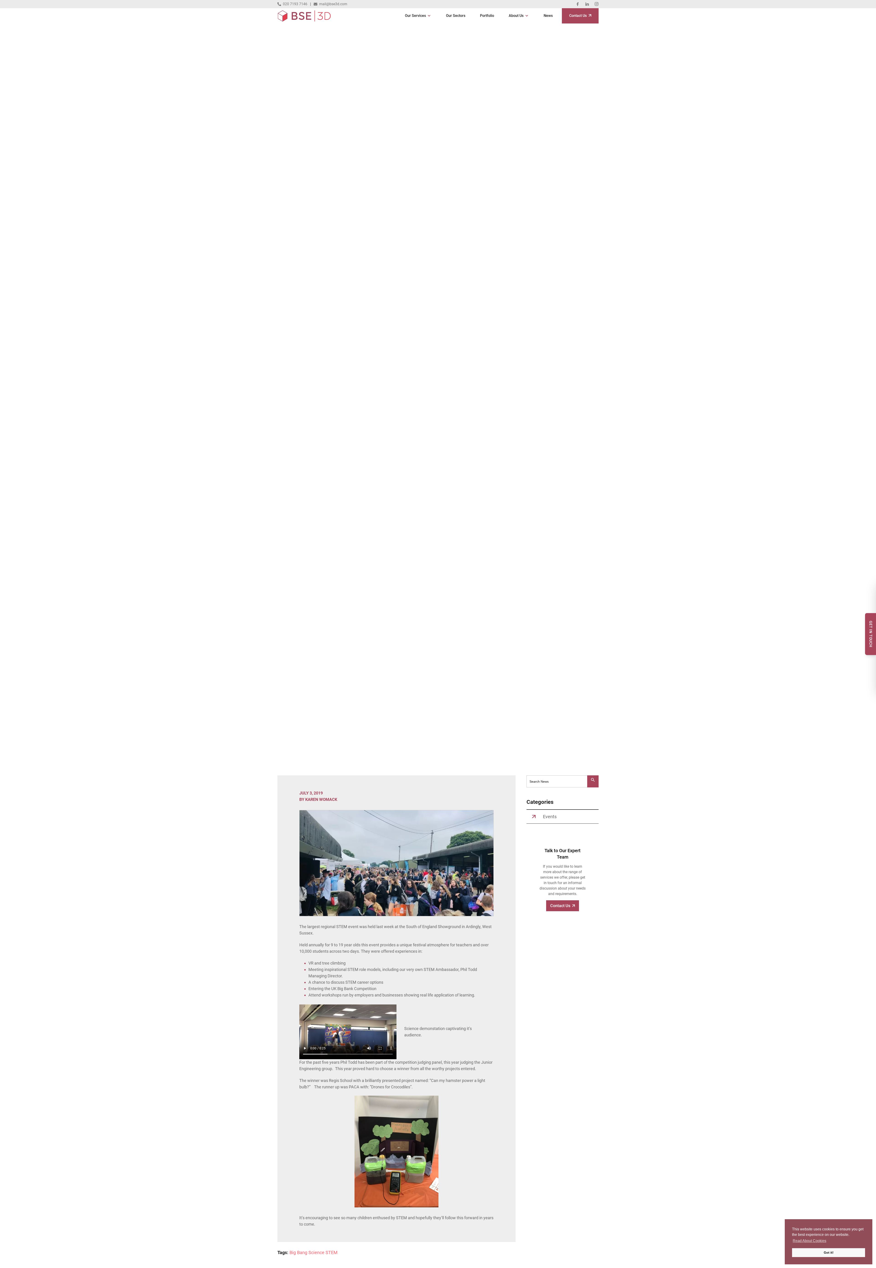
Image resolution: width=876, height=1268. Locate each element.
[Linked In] (587, 4)
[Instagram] (596, 4)
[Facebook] (577, 4)
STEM (331, 1252)
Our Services (415, 15)
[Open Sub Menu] (428, 15)
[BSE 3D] (304, 16)
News (548, 15)
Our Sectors (455, 15)
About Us (516, 15)
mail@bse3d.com (333, 4)
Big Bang (298, 1252)
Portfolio (487, 15)
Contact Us (578, 15)
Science (316, 1252)
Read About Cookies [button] (809, 1241)
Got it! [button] (829, 1252)
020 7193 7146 (295, 4)
